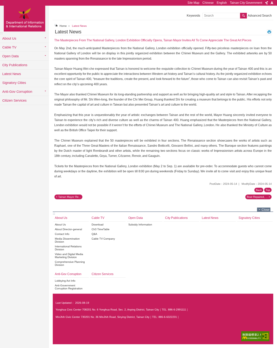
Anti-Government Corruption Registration (69, 287)
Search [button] (243, 15)
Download (97, 224)
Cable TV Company (103, 238)
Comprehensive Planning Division (70, 263)
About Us (61, 217)
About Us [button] (9, 38)
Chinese (208, 2)
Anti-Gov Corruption (68, 274)
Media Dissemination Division (67, 240)
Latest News (11, 74)
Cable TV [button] (9, 47)
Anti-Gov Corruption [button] (17, 92)
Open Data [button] (10, 56)
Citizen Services (14, 100)
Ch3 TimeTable (100, 229)
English (222, 2)
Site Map (193, 2)
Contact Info (62, 233)
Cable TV (98, 217)
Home (63, 25)
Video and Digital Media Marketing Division (69, 256)
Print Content (269, 31)
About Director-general (68, 229)
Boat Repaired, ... (257, 196)
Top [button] (268, 190)
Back (259, 190)
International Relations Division (68, 248)
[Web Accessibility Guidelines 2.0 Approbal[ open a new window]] (255, 336)
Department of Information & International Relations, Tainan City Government (24, 18)
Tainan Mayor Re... (69, 196)
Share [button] (266, 3)
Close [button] (265, 209)
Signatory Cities (14, 83)
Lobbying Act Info (65, 280)
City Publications (14, 65)
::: (4, 2)
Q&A (94, 233)
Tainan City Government (246, 2)
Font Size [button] (272, 3)
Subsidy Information (140, 224)
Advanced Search (260, 15)
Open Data (135, 217)
